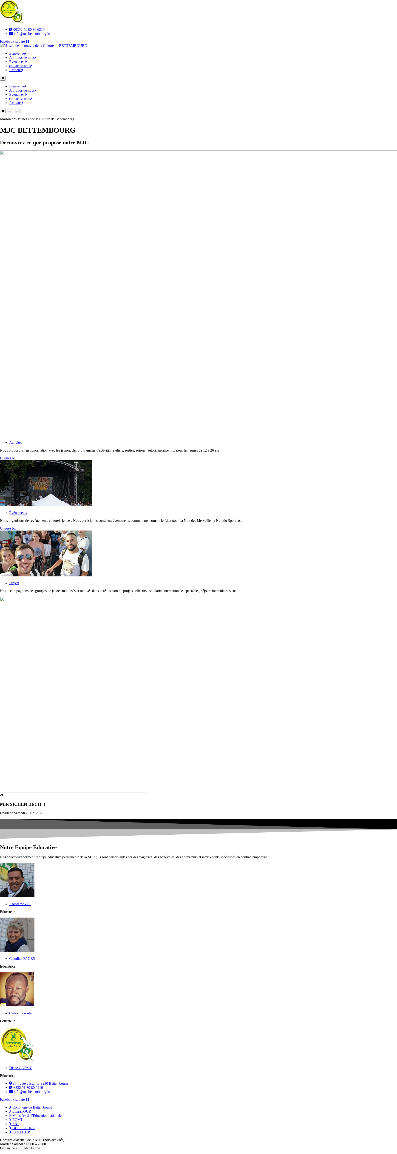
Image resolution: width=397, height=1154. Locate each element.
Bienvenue (17, 53)
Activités (15, 70)
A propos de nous (22, 57)
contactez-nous (20, 66)
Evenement (17, 62)
